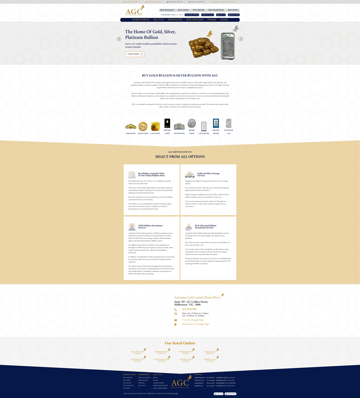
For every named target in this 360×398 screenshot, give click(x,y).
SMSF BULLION (175, 20)
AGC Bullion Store (149, 181)
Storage (141, 383)
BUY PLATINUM (216, 10)
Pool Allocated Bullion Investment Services (205, 227)
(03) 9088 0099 (211, 377)
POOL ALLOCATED (194, 20)
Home (155, 377)
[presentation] (119, 39)
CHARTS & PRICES (140, 20)
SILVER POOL (179, 133)
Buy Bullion (127, 377)
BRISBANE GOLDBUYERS (186, 352)
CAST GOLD (155, 133)
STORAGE (211, 20)
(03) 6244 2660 (211, 386)
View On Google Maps (193, 320)
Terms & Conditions (160, 385)
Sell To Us (142, 385)
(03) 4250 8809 (211, 380)
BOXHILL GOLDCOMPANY (210, 352)
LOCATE (224, 20)
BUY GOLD (183, 10)
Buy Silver (127, 383)
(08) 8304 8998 (211, 383)
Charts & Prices (158, 383)
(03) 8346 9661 (189, 309)
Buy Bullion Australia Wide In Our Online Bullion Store (151, 175)
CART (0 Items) (207, 15)
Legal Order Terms (160, 388)
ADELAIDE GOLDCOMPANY (137, 352)
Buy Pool (126, 388)
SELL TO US (158, 20)
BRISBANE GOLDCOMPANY (161, 352)
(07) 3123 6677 (230, 380)
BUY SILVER (198, 10)
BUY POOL (233, 10)
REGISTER (235, 15)
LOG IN (222, 15)
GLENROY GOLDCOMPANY (186, 360)
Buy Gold (126, 380)
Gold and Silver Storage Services (208, 175)
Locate (155, 380)
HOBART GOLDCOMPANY (210, 360)
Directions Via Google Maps (195, 324)
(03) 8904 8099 (231, 383)
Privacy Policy (174, 393)
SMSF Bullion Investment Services (150, 227)
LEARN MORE (133, 54)
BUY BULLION (167, 10)
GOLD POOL (131, 133)
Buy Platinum (128, 385)
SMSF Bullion (143, 380)
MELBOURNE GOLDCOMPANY (161, 360)
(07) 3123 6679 (231, 377)
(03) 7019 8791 (230, 386)
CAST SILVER (204, 133)
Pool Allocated (144, 377)
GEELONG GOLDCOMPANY (137, 360)
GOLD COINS (143, 133)
